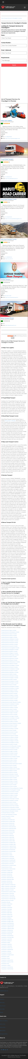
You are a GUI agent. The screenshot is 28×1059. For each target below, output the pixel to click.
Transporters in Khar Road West (7, 937)
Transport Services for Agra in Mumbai (8, 630)
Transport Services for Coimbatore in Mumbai (10, 668)
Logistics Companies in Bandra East (8, 888)
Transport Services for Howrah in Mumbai (9, 700)
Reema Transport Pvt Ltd (7, 318)
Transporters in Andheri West (7, 872)
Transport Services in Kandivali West (8, 851)
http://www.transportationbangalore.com (14, 218)
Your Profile (2, 1009)
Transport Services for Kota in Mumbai (8, 730)
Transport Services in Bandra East (7, 823)
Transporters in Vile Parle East (7, 967)
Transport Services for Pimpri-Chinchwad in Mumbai (11, 763)
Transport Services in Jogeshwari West (8, 847)
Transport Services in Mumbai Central (8, 865)
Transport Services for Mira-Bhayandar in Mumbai (11, 746)
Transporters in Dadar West (6, 912)
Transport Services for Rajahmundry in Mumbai (10, 768)
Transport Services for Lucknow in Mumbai (9, 735)
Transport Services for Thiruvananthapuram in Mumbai (12, 788)
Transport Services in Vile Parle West (8, 898)
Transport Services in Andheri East (8, 819)
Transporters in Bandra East (6, 874)
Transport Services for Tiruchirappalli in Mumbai (10, 789)
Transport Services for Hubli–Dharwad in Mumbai (11, 702)
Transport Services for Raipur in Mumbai (9, 767)
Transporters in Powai (5, 958)
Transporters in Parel (5, 956)
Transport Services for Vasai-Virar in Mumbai (10, 805)
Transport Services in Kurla (6, 853)
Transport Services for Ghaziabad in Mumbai (10, 686)
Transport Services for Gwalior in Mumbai (9, 698)
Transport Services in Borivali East (7, 830)
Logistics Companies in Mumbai (7, 889)
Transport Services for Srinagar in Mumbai (9, 782)
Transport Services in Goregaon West (8, 844)
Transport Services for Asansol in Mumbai (9, 646)
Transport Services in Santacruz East (8, 868)
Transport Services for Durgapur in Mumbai (9, 677)
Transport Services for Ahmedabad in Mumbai (10, 632)
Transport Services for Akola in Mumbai (9, 635)
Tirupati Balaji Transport (7, 159)
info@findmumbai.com (4, 990)
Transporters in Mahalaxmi (6, 940)
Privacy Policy (2, 1027)
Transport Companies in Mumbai (7, 816)
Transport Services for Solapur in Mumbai (9, 781)
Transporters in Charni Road (6, 903)
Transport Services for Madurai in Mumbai (9, 739)
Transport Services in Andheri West (8, 821)
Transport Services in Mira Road (7, 863)
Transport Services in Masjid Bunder (8, 860)
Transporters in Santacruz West (7, 961)
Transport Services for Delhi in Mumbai (9, 674)
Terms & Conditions (4, 1020)
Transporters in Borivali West (6, 882)
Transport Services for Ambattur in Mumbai (9, 640)
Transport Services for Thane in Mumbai (9, 786)
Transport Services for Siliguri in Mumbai (9, 779)
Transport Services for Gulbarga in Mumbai (9, 691)
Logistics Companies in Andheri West (8, 886)
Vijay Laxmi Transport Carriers (9, 239)
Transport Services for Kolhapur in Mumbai (9, 728)
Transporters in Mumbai (10, 420)
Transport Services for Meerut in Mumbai (9, 744)
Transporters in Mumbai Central (7, 954)
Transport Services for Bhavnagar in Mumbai (10, 654)
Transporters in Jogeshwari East (7, 926)
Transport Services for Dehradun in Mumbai (9, 672)
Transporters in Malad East (6, 944)
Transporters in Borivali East (6, 881)
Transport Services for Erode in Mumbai (9, 679)
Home (2, 18)
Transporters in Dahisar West (6, 916)
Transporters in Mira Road (6, 953)
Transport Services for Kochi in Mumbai (9, 726)
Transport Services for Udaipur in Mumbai (9, 795)
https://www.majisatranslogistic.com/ (13, 138)
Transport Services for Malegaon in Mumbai (9, 740)
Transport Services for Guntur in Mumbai (9, 693)
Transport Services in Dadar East (7, 835)
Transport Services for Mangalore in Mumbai (10, 742)
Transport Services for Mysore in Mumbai (9, 749)
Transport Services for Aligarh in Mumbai (9, 637)
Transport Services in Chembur (7, 833)
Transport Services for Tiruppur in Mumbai (9, 793)
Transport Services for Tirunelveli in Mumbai (10, 791)
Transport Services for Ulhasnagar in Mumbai (10, 798)
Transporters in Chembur (6, 905)
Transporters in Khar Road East (7, 935)
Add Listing (2, 1002)
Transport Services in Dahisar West (8, 840)
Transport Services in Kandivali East (8, 849)
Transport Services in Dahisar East (7, 839)
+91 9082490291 (8, 136)
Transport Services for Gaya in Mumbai (8, 684)
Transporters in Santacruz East (7, 960)
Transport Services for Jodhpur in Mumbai (9, 721)
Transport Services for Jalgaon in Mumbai (9, 712)
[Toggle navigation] (3, 2)
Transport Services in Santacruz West (8, 891)
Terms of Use (2, 1024)
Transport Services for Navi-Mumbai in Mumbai (10, 756)
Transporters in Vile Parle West (7, 968)
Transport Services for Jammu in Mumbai (9, 714)
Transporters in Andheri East (6, 870)
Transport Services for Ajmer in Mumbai (9, 633)
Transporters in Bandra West (6, 875)
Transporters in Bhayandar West (7, 879)
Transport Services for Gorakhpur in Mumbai (10, 688)
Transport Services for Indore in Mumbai (9, 705)
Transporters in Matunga (6, 951)
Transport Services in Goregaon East (8, 842)
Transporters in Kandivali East (7, 930)
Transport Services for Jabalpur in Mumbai (9, 707)
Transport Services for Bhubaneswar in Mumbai (10, 661)
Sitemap (1, 1012)
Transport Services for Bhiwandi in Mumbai (9, 658)
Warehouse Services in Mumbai (7, 900)
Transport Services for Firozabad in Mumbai (9, 682)
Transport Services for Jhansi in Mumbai (9, 719)
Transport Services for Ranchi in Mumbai (9, 772)
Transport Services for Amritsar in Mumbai (9, 644)
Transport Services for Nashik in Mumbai (9, 754)
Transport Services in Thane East (7, 893)
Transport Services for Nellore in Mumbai (9, 758)
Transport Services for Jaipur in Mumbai (9, 709)
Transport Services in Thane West (7, 895)
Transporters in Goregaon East (7, 919)
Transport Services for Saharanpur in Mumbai (10, 775)
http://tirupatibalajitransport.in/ (12, 178)
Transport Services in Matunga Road (8, 861)
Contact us (2, 999)
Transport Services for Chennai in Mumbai (9, 667)
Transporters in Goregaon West (7, 921)
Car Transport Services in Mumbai (7, 812)
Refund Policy (2, 1030)
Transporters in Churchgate (6, 909)
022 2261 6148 (8, 295)
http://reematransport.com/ (11, 325)
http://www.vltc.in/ (9, 258)
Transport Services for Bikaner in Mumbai (9, 663)
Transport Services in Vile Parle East (8, 896)
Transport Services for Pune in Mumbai (8, 765)
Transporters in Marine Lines (6, 947)
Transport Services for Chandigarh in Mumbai (13, 18)
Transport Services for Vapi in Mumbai (8, 802)
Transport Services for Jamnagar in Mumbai (9, 716)
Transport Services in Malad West (7, 858)
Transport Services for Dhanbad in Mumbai (9, 675)
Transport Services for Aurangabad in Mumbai (10, 647)
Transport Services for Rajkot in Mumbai (9, 770)
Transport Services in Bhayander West (8, 828)
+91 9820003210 (8, 257)
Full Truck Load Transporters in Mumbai (9, 814)
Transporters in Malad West (6, 946)
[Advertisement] (14, 82)
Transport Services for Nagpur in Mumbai (9, 751)
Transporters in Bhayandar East (7, 877)
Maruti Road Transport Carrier (9, 199)
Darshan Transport (6, 279)
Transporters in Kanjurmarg (6, 933)
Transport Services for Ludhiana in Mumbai (9, 737)
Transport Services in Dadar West (7, 837)
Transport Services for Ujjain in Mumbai (9, 796)
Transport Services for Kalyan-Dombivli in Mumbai (11, 723)
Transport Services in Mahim (6, 854)
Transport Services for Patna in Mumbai (9, 761)
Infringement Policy (4, 1033)
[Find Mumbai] (8, 7)
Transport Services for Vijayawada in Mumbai (10, 807)
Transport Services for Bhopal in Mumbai (9, 660)
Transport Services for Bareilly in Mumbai (9, 651)
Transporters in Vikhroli (5, 965)
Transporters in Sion (5, 963)
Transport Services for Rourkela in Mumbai (9, 774)
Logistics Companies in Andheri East (8, 884)
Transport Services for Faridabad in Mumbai (9, 681)
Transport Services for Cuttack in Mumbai (9, 670)
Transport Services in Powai (6, 867)
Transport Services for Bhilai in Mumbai (9, 656)
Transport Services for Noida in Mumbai (9, 760)
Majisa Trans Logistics (6, 120)
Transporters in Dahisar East (6, 914)
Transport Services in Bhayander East (8, 826)
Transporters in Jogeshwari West (7, 928)
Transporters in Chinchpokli (6, 907)
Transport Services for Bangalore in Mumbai (9, 649)
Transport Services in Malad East (7, 856)
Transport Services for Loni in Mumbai (8, 733)
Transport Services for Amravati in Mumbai (9, 642)
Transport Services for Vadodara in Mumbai (9, 800)
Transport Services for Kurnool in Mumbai (9, 732)
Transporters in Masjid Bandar (7, 949)
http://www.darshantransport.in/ (12, 297)
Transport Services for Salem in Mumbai (9, 777)
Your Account (2, 1005)
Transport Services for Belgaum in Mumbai (9, 653)
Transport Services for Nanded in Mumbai (9, 753)
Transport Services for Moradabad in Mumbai (10, 747)
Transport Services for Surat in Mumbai (8, 784)
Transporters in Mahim (5, 942)
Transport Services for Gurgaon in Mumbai (9, 695)
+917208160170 (8, 176)
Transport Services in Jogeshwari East (8, 846)
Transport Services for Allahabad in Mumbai (9, 639)
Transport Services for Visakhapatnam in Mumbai (10, 809)
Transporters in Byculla (5, 902)
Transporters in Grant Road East (7, 923)
